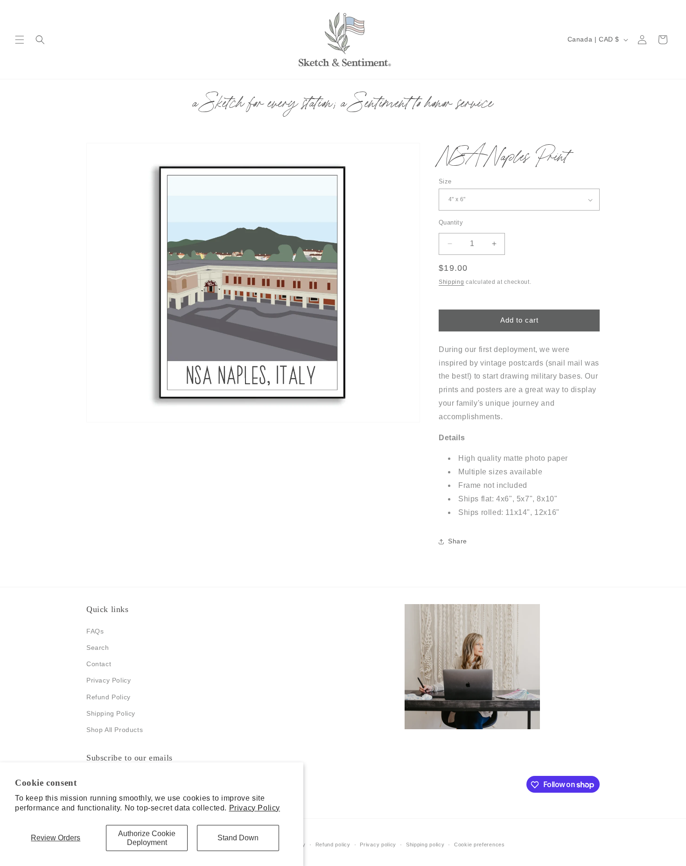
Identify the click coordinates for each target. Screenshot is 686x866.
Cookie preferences (479, 844)
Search (97, 647)
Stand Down (238, 838)
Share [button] (457, 541)
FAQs (95, 630)
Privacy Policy (254, 808)
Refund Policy (108, 696)
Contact (98, 663)
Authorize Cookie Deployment (146, 838)
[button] (19, 39)
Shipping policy (425, 844)
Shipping (451, 282)
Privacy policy (378, 844)
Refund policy (332, 844)
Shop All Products (114, 729)
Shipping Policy (110, 713)
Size (445, 181)
